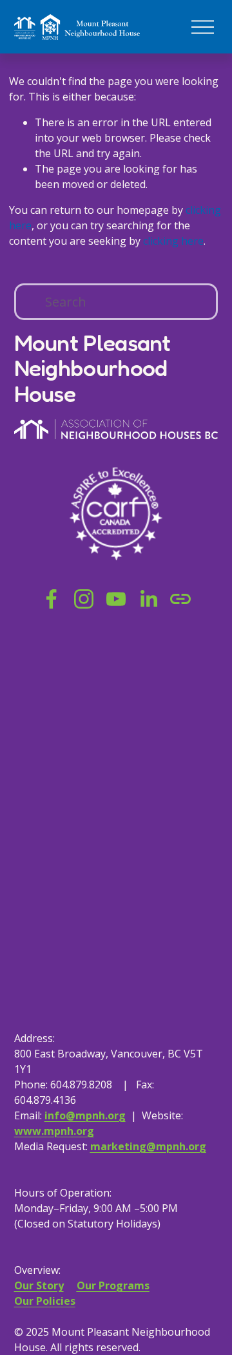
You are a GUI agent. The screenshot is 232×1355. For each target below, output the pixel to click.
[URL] (180, 599)
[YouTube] (116, 599)
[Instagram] (83, 599)
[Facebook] (51, 599)
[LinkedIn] (148, 599)
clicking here (173, 241)
